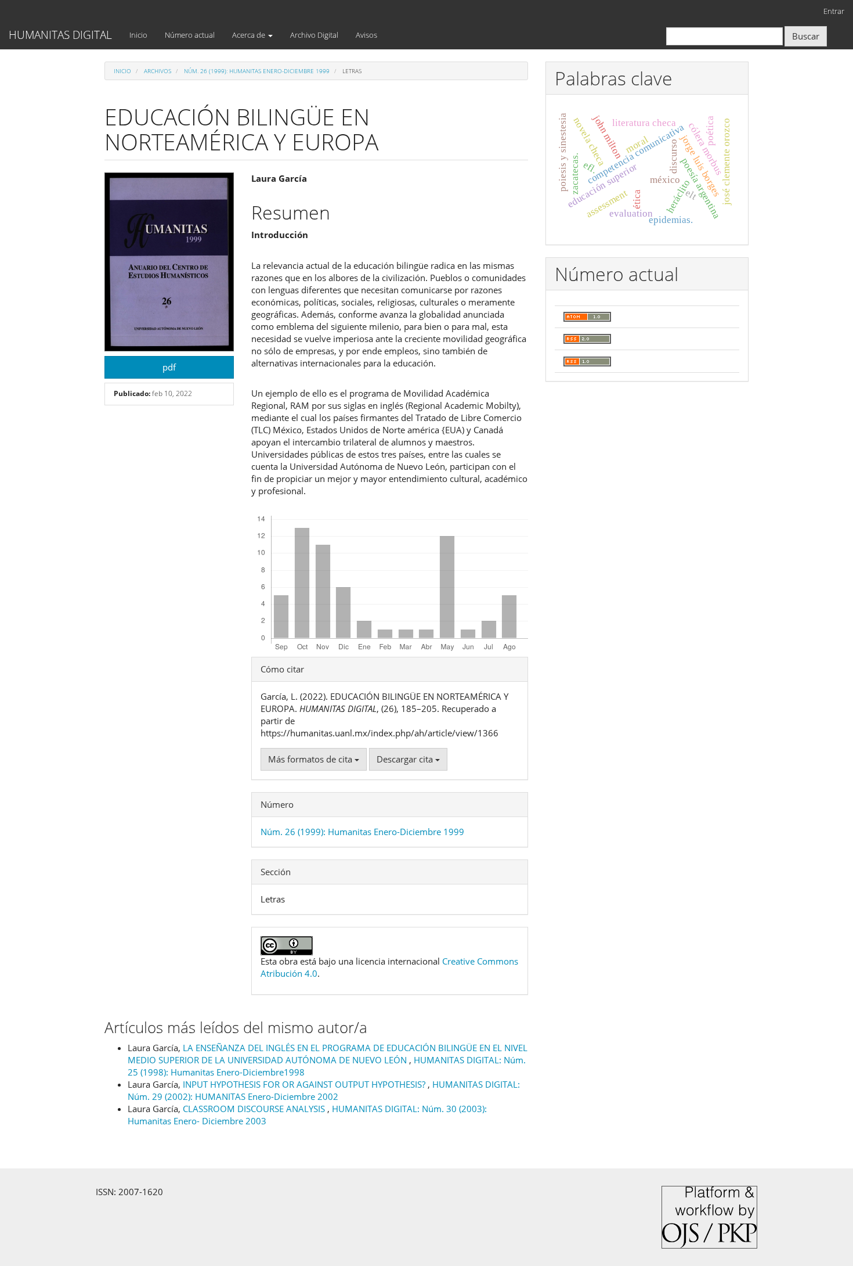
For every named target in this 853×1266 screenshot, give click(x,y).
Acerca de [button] (249, 35)
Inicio (138, 35)
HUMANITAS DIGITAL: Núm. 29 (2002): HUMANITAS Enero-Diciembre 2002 (324, 1090)
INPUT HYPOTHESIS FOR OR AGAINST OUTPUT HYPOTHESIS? (305, 1084)
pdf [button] (169, 367)
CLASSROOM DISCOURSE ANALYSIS (255, 1108)
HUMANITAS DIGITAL (60, 34)
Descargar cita (406, 759)
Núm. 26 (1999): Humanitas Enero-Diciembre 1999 (257, 71)
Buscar (805, 36)
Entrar (833, 11)
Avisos (366, 35)
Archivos (157, 71)
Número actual (190, 35)
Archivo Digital (314, 35)
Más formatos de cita (311, 759)
